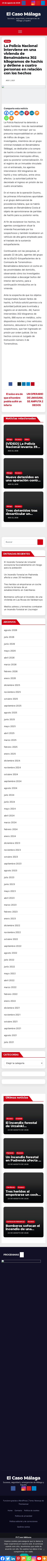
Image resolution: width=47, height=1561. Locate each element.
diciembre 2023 (12, 843)
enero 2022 (10, 1001)
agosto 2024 (10, 788)
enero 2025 (10, 753)
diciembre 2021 (12, 1008)
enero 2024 (10, 836)
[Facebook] (6, 113)
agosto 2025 (10, 712)
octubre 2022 (11, 939)
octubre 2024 (11, 774)
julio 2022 (9, 959)
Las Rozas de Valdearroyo (16, 1221)
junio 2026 (9, 644)
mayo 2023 (10, 891)
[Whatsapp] (6, 118)
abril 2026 (9, 657)
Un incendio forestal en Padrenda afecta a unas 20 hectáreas (23, 1160)
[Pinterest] (26, 113)
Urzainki (19, 1118)
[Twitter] (11, 113)
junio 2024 (9, 802)
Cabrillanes (11, 1187)
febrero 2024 (10, 829)
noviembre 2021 (12, 1014)
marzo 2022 (10, 987)
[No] (43, 1551)
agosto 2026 (10, 630)
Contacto (18, 1510)
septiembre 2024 (12, 781)
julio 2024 (9, 795)
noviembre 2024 (12, 767)
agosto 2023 (10, 870)
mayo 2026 (10, 650)
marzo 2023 (10, 905)
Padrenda (10, 1153)
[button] (35, 31)
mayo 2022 (10, 973)
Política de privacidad (23, 1516)
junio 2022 (9, 966)
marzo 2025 (10, 740)
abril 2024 (9, 815)
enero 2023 (10, 918)
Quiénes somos (23, 1527)
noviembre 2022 (12, 932)
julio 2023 (9, 877)
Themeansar (24, 1504)
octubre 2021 (10, 1021)
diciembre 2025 (12, 685)
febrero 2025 (10, 747)
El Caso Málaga (23, 14)
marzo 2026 (10, 664)
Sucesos (18, 439)
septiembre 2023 (12, 863)
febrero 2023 (10, 911)
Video (27, 439)
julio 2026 (9, 637)
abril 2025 (9, 733)
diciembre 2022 (12, 925)
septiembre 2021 (12, 1028)
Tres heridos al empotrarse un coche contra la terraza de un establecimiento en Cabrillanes (22, 587)
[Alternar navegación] (20, 31)
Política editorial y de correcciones (23, 1521)
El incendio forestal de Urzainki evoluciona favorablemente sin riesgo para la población (23, 565)
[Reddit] (16, 113)
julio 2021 (9, 1042)
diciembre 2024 (12, 760)
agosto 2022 (10, 953)
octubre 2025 (11, 699)
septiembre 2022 (12, 946)
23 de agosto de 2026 (18, 1130)
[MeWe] (32, 113)
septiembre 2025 (12, 705)
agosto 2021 (10, 1035)
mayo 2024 (10, 808)
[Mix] (37, 113)
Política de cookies (31, 1510)
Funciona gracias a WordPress (15, 1501)
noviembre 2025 (12, 692)
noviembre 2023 (12, 850)
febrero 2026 (10, 671)
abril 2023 (9, 898)
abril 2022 (9, 980)
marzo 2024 (10, 822)
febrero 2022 (10, 994)
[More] (11, 118)
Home (10, 1510)
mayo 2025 (10, 726)
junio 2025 (9, 719)
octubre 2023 (11, 856)
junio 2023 (9, 884)
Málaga (7, 41)
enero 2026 (10, 678)
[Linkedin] (21, 113)
